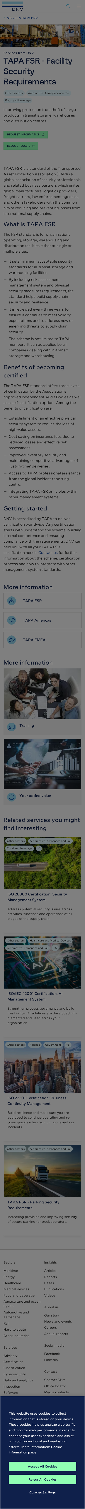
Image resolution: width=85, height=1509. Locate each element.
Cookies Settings (42, 1492)
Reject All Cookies (43, 1479)
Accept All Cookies (42, 1466)
